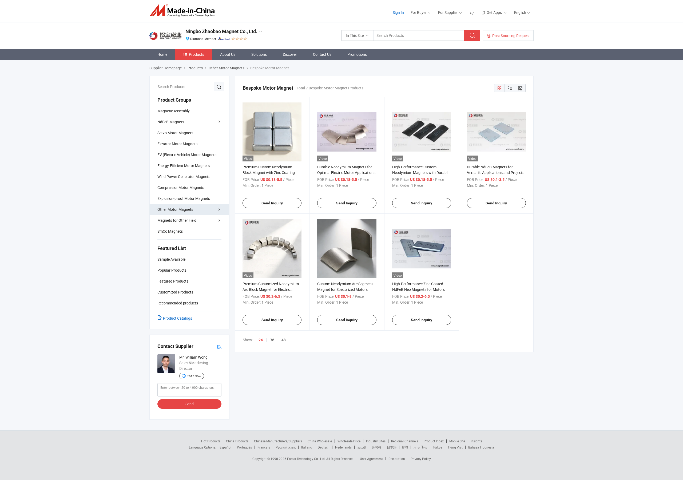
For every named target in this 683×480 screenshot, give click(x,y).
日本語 (391, 447)
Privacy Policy (421, 459)
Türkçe (437, 447)
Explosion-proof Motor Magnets (183, 198)
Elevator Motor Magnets (177, 143)
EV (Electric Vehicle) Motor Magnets (186, 154)
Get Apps (494, 12)
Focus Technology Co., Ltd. (306, 459)
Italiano (306, 447)
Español (225, 447)
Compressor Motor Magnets (180, 187)
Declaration (396, 459)
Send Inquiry (272, 203)
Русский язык (286, 447)
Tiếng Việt (455, 447)
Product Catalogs (177, 318)
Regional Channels (404, 441)
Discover (290, 54)
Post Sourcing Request (511, 35)
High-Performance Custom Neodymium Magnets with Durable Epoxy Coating (420, 172)
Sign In (398, 12)
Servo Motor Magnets (175, 132)
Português (244, 447)
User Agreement (371, 459)
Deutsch (323, 447)
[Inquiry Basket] (472, 12)
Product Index (434, 441)
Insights (476, 441)
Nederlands (343, 447)
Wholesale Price (348, 441)
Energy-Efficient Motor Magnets (183, 165)
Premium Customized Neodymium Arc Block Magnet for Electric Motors (271, 289)
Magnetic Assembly (173, 110)
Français (263, 447)
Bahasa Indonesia (481, 447)
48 (283, 339)
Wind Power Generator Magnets (183, 176)
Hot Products (210, 441)
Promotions (357, 54)
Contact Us (322, 54)
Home (162, 54)
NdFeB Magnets (170, 121)
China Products (237, 441)
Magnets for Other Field (176, 220)
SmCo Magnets (170, 231)
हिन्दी (405, 447)
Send (189, 403)
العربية (361, 447)
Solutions (259, 54)
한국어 (376, 447)
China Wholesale (320, 441)
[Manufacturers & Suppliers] (183, 10)
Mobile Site (457, 441)
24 (261, 340)
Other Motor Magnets (175, 209)
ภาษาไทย (420, 447)
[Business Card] (219, 346)
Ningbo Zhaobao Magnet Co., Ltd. (221, 31)
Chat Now (194, 376)
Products (196, 54)
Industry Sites (376, 441)
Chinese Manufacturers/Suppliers (278, 441)
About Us (227, 54)
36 (272, 339)
